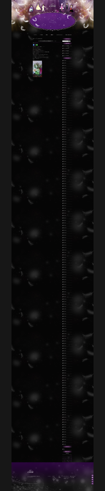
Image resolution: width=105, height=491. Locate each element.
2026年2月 (65, 75)
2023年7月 (65, 151)
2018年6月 (65, 284)
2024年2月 (65, 134)
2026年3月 (65, 72)
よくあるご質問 (72, 477)
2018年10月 (65, 274)
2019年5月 (65, 262)
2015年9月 (65, 365)
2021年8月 (65, 208)
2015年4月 (65, 377)
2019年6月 (65, 259)
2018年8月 (65, 279)
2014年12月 (65, 387)
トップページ (35, 35)
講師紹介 (52, 35)
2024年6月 (65, 124)
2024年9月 (65, 117)
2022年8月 (65, 178)
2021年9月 (65, 205)
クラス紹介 (41, 35)
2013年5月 (65, 434)
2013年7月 (65, 429)
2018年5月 (65, 286)
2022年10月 (65, 173)
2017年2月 (65, 323)
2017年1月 (65, 326)
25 (64, 461)
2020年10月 (65, 232)
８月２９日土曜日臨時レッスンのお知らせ (68, 45)
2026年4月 (65, 70)
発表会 (46, 35)
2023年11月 (65, 141)
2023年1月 (65, 166)
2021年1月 (65, 225)
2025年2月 (65, 104)
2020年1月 (65, 242)
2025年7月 (65, 92)
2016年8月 (65, 338)
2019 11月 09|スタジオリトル (52, 0)
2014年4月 (65, 407)
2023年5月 (65, 156)
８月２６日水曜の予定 (66, 50)
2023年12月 (65, 139)
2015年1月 (65, 385)
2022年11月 (65, 171)
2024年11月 (65, 112)
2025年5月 (65, 97)
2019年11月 (65, 247)
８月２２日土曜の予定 (66, 55)
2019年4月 (65, 264)
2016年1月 (65, 355)
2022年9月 (65, 176)
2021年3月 (65, 220)
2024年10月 (65, 114)
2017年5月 (65, 316)
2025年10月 (65, 85)
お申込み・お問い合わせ (68, 35)
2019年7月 (65, 257)
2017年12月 (65, 299)
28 (68, 461)
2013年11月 (65, 419)
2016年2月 (65, 353)
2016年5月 (65, 345)
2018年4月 (65, 289)
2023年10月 (65, 144)
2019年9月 (65, 252)
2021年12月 (65, 198)
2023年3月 (65, 161)
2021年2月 (65, 222)
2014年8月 (65, 397)
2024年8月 (65, 119)
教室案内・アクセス (66, 478)
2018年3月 (65, 291)
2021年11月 (65, 200)
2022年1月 (65, 195)
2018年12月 (65, 269)
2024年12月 (65, 109)
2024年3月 (65, 131)
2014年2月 (65, 412)
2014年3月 (65, 409)
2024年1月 (65, 136)
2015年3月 (65, 380)
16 (71, 458)
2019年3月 (65, 267)
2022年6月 (65, 183)
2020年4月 (65, 235)
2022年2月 (65, 193)
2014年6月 (65, 402)
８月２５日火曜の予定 (66, 53)
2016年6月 (65, 343)
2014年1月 (65, 414)
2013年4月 (65, 436)
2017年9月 (65, 306)
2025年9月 (65, 87)
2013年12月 (65, 417)
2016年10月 (65, 333)
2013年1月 (65, 444)
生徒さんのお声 (54, 478)
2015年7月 (65, 370)
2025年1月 (65, 107)
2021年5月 (65, 215)
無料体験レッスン (55, 479)
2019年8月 (65, 254)
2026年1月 (65, 77)
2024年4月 (65, 129)
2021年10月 (65, 203)
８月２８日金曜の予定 (66, 48)
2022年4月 (65, 188)
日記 (64, 449)
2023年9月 (65, 146)
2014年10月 (65, 392)
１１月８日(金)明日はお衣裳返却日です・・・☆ (47, 41)
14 (68, 458)
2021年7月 (65, 210)
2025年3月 (65, 102)
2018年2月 (65, 294)
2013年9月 (65, 424)
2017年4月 (65, 318)
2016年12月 (65, 328)
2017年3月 (65, 321)
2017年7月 (65, 311)
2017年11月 (65, 301)
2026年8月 (65, 60)
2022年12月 (65, 168)
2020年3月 (65, 237)
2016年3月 (65, 350)
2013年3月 (65, 439)
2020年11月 (65, 230)
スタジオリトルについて (59, 35)
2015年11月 (65, 360)
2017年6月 (65, 313)
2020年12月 (65, 227)
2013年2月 (65, 441)
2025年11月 (65, 82)
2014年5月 (65, 404)
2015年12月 (65, 358)
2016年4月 (65, 348)
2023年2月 (65, 163)
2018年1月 (65, 296)
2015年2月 (65, 382)
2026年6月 (65, 65)
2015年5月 (65, 375)
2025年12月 (65, 80)
